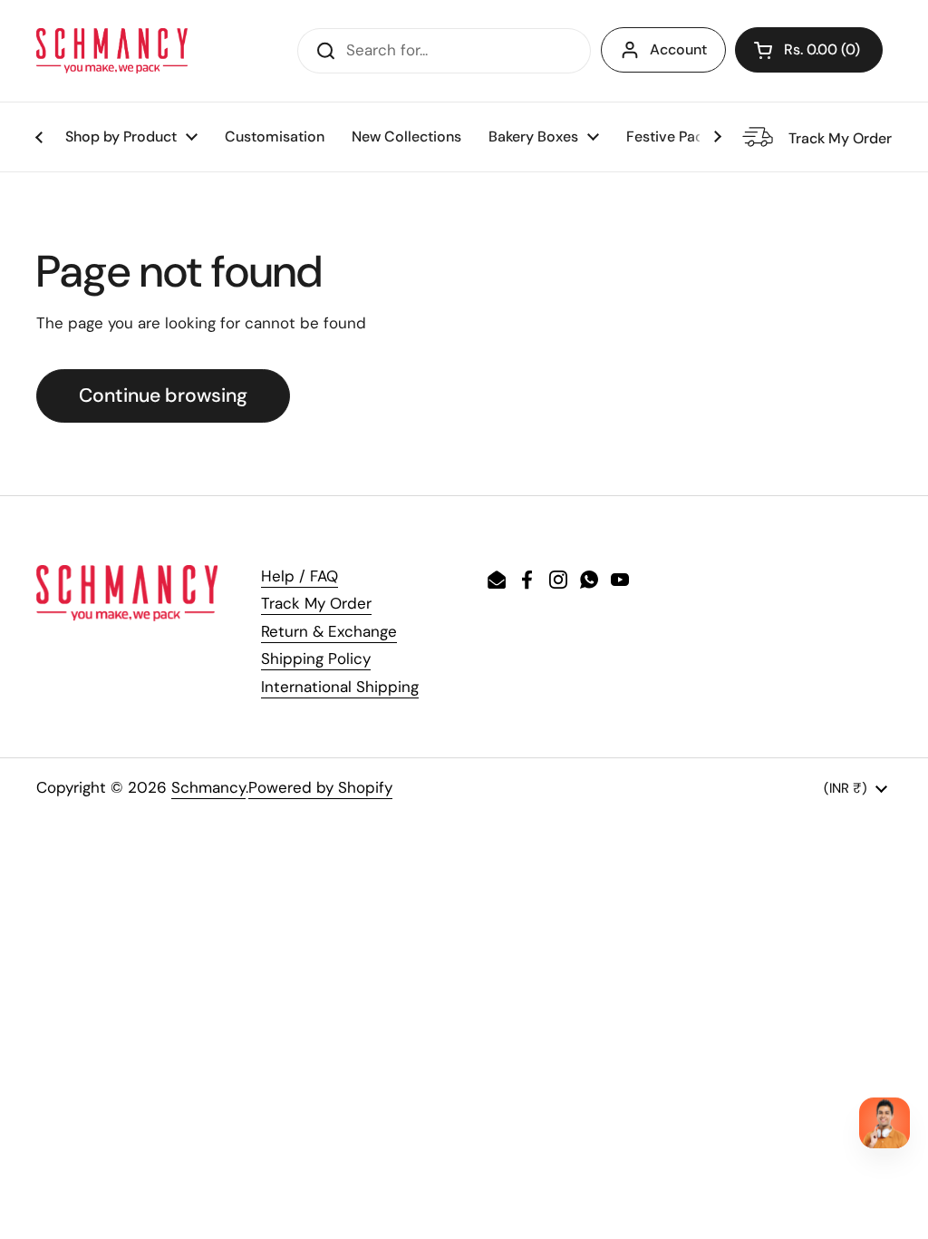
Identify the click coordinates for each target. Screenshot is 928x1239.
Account (678, 49)
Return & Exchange (329, 631)
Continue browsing (163, 395)
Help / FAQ (299, 576)
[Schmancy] (112, 50)
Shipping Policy (316, 658)
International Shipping (340, 687)
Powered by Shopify (320, 787)
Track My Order (316, 603)
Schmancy (208, 787)
